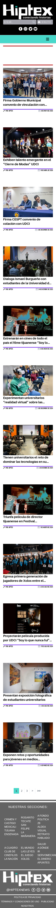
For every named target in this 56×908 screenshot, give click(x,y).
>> (39, 790)
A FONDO (43, 815)
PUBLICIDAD (47, 901)
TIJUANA (9, 830)
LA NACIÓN (11, 859)
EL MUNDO (27, 847)
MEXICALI (10, 827)
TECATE (26, 821)
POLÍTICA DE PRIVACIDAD (27, 897)
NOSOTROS (27, 906)
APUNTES (43, 862)
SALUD (41, 844)
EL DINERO (44, 859)
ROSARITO (27, 817)
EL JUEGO (27, 855)
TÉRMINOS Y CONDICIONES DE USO (20, 901)
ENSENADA (11, 834)
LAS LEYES (28, 851)
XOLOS (25, 859)
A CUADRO (11, 847)
